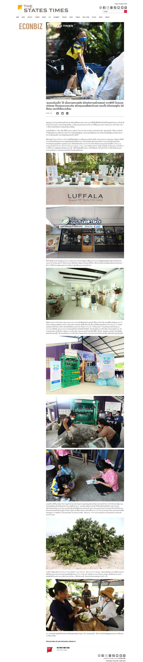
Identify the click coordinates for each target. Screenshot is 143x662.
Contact (107, 17)
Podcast (64, 17)
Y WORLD (77, 17)
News (23, 17)
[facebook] (104, 7)
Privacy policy (109, 661)
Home (17, 17)
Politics (30, 17)
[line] (111, 7)
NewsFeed (72, 641)
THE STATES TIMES (121, 658)
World (44, 17)
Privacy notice (116, 661)
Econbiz (59, 641)
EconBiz (37, 17)
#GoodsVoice (65, 641)
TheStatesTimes (51, 641)
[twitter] (122, 7)
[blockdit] (125, 7)
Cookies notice (122, 661)
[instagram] (108, 7)
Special (94, 17)
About (100, 17)
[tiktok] (115, 7)
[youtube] (119, 7)
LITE (50, 17)
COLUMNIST (56, 17)
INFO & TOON (86, 17)
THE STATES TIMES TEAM (63, 648)
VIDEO (71, 17)
